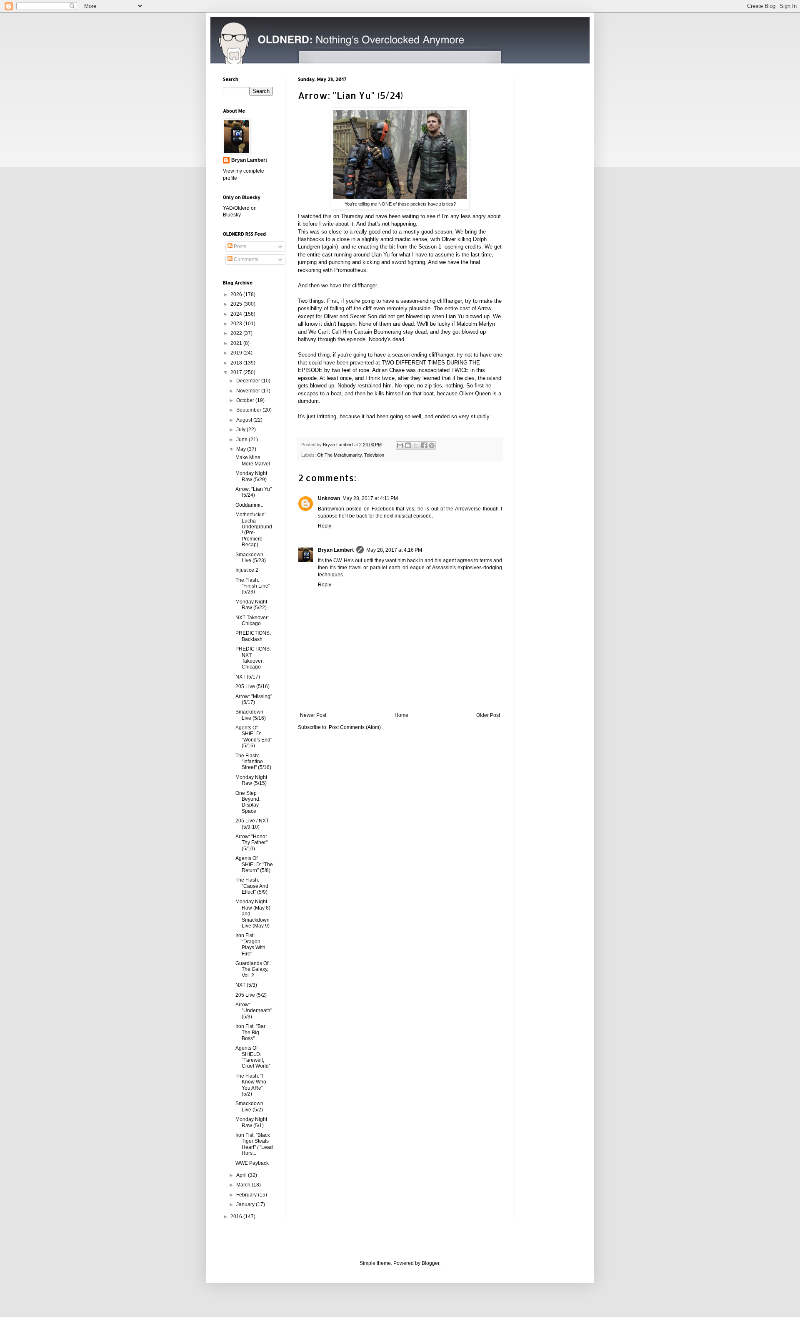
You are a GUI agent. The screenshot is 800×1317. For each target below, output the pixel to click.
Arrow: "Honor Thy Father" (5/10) (251, 843)
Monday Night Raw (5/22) (251, 605)
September (249, 410)
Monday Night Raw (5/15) (251, 780)
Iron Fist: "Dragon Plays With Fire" (250, 944)
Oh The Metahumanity (339, 454)
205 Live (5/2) (251, 995)
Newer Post (313, 715)
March (244, 1185)
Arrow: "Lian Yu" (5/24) (253, 492)
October (245, 400)
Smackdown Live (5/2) (249, 1106)
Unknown (329, 498)
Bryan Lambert (336, 550)
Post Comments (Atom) (355, 727)
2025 (236, 304)
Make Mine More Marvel (252, 460)
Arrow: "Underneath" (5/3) (253, 1011)
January (246, 1204)
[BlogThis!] (408, 445)
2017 (236, 372)
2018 (236, 363)
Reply (324, 526)
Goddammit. (249, 505)
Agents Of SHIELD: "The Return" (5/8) (254, 864)
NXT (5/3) (246, 985)
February (247, 1195)
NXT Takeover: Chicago (252, 620)
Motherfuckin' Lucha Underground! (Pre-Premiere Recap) (253, 530)
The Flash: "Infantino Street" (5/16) (253, 762)
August (244, 420)
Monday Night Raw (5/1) (251, 1122)
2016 (236, 1216)
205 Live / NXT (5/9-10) (252, 823)
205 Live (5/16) (252, 686)
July (241, 429)
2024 (236, 314)
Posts (239, 246)
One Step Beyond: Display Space (247, 802)
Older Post (488, 715)
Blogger (430, 1263)
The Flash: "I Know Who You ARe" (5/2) (250, 1085)
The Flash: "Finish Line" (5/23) (252, 586)
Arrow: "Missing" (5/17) (253, 699)
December (248, 381)
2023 (236, 324)
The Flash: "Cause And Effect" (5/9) (251, 886)
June (242, 439)
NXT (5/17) (247, 677)
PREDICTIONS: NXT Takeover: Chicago (253, 658)
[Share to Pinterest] (432, 445)
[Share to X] (416, 445)
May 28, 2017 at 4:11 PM (370, 498)
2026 (236, 294)
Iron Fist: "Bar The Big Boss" (250, 1032)
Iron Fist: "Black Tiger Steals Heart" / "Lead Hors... (254, 1144)
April (242, 1175)
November (248, 391)
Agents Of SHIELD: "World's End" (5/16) (253, 737)
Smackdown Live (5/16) (250, 715)
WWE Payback (252, 1163)
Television (374, 454)
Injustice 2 (246, 570)
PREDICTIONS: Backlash (253, 636)
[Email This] (400, 445)
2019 (236, 353)
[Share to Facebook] (424, 445)
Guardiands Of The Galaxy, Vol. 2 (251, 969)
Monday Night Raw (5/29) (251, 476)
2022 (236, 333)
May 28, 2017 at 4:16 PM (394, 550)
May (241, 449)
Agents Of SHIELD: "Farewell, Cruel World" (252, 1057)
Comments (245, 259)
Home (401, 715)
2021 (236, 343)
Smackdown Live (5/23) (250, 557)
